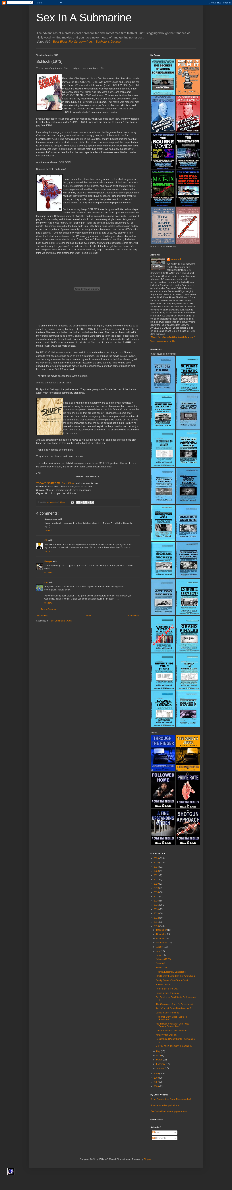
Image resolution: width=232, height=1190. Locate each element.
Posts (158, 1132)
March (159, 1059)
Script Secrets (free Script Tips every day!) (170, 1099)
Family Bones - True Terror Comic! (172, 980)
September (162, 942)
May (158, 1051)
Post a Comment (49, 609)
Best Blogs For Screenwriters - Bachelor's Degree (87, 41)
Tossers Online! (163, 984)
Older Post (133, 615)
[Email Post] (72, 502)
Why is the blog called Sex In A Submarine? (172, 337)
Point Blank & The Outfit (167, 988)
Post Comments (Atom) (61, 620)
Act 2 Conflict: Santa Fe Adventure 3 (173, 1008)
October (160, 938)
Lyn (46, 582)
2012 (156, 918)
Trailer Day (161, 967)
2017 (156, 896)
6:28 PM (48, 572)
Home (89, 615)
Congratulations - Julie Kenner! (171, 1030)
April (158, 1055)
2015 (156, 905)
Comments (160, 1138)
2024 (156, 867)
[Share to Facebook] (88, 502)
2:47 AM (48, 551)
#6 (45, 540)
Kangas (48, 561)
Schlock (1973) (163, 959)
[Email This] (78, 502)
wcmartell (176, 259)
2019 (156, 888)
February (161, 1064)
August (160, 947)
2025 (156, 862)
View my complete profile (162, 341)
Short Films (67, 483)
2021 (156, 879)
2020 (156, 884)
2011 (156, 922)
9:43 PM (48, 603)
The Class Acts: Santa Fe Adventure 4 (174, 1004)
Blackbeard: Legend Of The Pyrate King (175, 976)
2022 (156, 875)
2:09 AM (48, 530)
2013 (156, 913)
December (161, 930)
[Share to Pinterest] (92, 502)
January (160, 1068)
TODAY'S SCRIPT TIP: (48, 483)
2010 (156, 926)
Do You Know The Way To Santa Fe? (174, 1046)
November (161, 934)
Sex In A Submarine (84, 17)
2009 (156, 1073)
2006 (156, 1086)
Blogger (148, 1159)
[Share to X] (85, 502)
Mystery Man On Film (166, 1035)
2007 (156, 1082)
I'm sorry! (160, 963)
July (158, 951)
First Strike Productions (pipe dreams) (168, 1111)
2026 (156, 858)
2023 (156, 871)
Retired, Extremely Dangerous (171, 972)
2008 (156, 1078)
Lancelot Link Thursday (167, 993)
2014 (156, 909)
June (159, 955)
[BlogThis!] (81, 502)
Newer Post (43, 615)
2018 (156, 892)
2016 (156, 900)
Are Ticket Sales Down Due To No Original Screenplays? (172, 1025)
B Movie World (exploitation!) (164, 1105)
